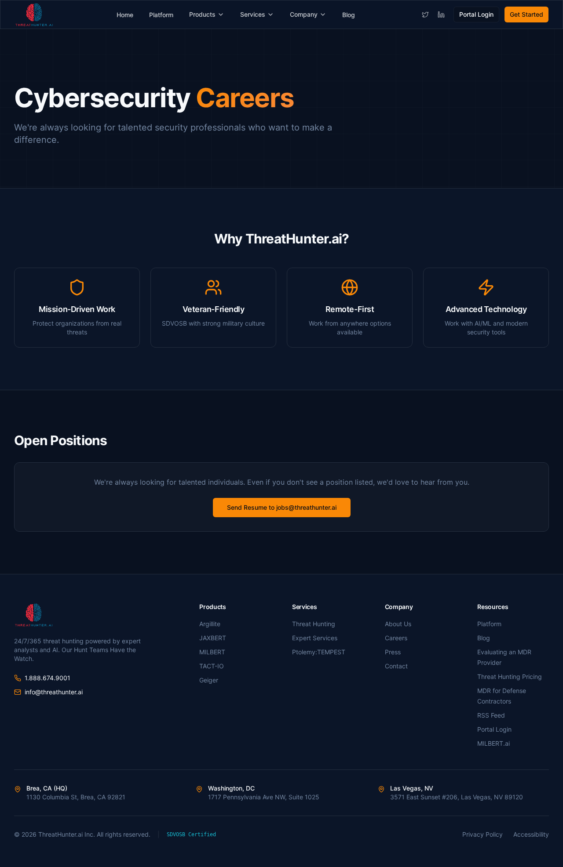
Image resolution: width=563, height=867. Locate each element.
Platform (161, 14)
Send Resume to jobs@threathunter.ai (281, 507)
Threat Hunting (313, 624)
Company (304, 14)
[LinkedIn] (441, 14)
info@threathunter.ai (54, 692)
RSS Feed (491, 715)
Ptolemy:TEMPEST (318, 652)
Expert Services (314, 638)
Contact (396, 666)
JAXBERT (212, 638)
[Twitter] (425, 14)
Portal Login (476, 14)
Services (252, 14)
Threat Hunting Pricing (509, 676)
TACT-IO (211, 666)
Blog (348, 14)
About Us (398, 624)
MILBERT (212, 652)
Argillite (209, 624)
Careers (396, 638)
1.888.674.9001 (47, 678)
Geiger (208, 680)
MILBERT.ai (493, 743)
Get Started (526, 14)
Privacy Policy (482, 834)
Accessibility (531, 834)
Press (393, 652)
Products (202, 14)
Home (125, 14)
